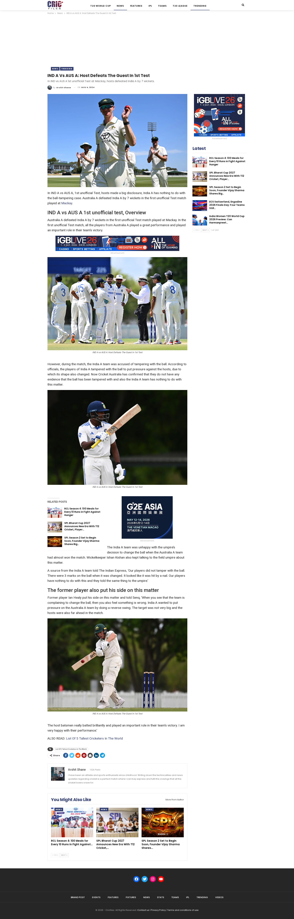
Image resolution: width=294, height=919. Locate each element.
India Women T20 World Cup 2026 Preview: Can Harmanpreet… (226, 219)
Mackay (66, 203)
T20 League (180, 5)
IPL (150, 5)
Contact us (143, 910)
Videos (219, 897)
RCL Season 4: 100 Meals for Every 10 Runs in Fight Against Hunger (82, 512)
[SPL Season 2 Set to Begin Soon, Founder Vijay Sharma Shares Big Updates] (54, 541)
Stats (160, 897)
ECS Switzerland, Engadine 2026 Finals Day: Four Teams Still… (227, 205)
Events (96, 897)
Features (136, 5)
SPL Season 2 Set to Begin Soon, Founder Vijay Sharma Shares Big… (81, 541)
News (120, 5)
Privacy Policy (158, 910)
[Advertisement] (147, 40)
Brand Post (78, 897)
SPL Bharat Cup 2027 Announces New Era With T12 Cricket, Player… (81, 526)
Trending (199, 5)
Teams (162, 5)
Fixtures (131, 897)
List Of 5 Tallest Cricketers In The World (94, 738)
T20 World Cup (100, 5)
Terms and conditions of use (183, 910)
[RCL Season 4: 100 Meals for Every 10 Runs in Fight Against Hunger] (54, 512)
